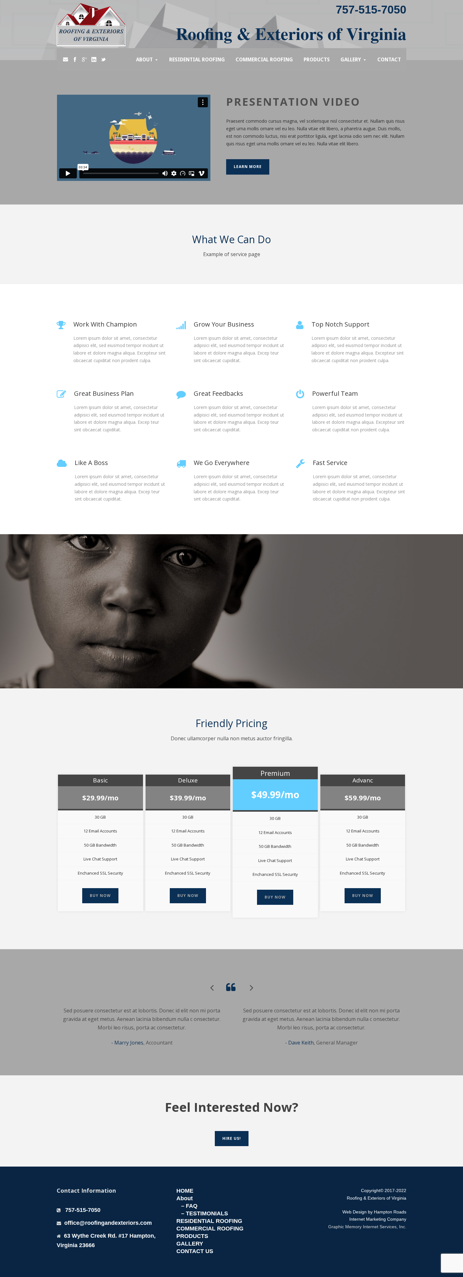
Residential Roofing (197, 60)
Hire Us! (231, 1138)
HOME (184, 1191)
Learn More (248, 166)
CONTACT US (194, 1251)
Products (317, 60)
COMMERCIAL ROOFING (209, 1228)
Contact (389, 60)
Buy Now (100, 895)
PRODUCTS (192, 1236)
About (144, 60)
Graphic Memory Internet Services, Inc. (367, 1226)
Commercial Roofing (264, 60)
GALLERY (189, 1244)
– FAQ (189, 1206)
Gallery (350, 60)
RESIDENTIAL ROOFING (209, 1221)
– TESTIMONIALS (204, 1213)
